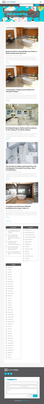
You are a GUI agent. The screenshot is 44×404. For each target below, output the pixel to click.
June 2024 (10, 328)
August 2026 (10, 267)
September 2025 (11, 293)
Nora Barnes (9, 55)
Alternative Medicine (29, 239)
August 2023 (10, 352)
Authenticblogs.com (25, 400)
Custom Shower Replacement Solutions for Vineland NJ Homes (20, 90)
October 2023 (10, 347)
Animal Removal (28, 244)
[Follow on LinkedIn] (11, 374)
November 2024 (11, 316)
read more (7, 62)
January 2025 (10, 312)
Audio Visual (27, 258)
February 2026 (10, 281)
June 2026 (10, 271)
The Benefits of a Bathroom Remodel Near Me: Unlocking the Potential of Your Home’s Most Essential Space (21, 168)
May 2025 (10, 302)
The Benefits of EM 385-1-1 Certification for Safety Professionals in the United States (14, 243)
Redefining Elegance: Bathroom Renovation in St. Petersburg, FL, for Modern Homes (21, 129)
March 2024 (10, 335)
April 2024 (10, 333)
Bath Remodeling (19, 55)
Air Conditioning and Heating (30, 237)
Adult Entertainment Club (29, 232)
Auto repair (27, 260)
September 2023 (11, 350)
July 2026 (9, 269)
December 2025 (11, 286)
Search (37, 5)
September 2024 (11, 321)
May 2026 (10, 274)
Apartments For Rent (28, 248)
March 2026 (10, 279)
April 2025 (10, 305)
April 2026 (10, 276)
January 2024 (10, 340)
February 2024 (10, 338)
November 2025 (11, 288)
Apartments (27, 246)
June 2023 (10, 357)
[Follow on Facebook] (5, 374)
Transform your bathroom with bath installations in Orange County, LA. (18, 207)
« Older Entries (8, 221)
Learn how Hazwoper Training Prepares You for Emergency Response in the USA (13, 248)
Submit (35, 395)
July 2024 (9, 326)
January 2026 (10, 283)
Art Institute (27, 253)
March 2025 (10, 307)
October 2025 (10, 290)
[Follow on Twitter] (8, 374)
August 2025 (10, 295)
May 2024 (10, 331)
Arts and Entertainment (29, 256)
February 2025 (10, 309)
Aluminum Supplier (28, 241)
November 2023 (11, 345)
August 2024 (10, 324)
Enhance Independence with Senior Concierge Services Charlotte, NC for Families (14, 231)
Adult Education (28, 229)
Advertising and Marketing (30, 234)
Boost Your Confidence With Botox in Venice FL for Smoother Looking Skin (14, 253)
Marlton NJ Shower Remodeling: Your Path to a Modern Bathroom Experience (21, 52)
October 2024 (10, 319)
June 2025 (10, 300)
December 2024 (11, 314)
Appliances (27, 251)
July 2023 (9, 354)
